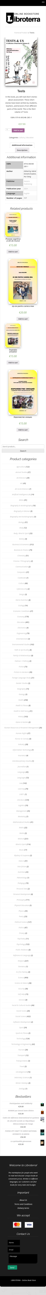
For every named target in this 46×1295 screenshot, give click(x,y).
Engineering (21, 633)
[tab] (22, 145)
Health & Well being (21, 711)
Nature (21, 861)
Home (16, 32)
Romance (21, 966)
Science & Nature (21, 983)
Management (21, 811)
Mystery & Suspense (21, 855)
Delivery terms (23, 1208)
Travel (22, 1066)
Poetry (21, 916)
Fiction (21, 666)
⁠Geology (22, 694)
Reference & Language (21, 955)
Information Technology (22, 750)
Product (24, 32)
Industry (21, 744)
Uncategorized (21, 1072)
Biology (21, 522)
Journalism (22, 766)
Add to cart (18, 130)
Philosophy (21, 900)
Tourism (21, 1049)
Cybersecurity (22, 589)
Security (21, 988)
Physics (21, 911)
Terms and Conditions (23, 1204)
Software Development (22, 1022)
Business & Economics (20, 544)
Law (20, 783)
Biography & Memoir (22, 511)
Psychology (21, 944)
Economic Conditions (21, 611)
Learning (21, 789)
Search (23, 451)
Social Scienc (21, 1011)
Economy (20, 616)
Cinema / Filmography (21, 561)
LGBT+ (21, 794)
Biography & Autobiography (21, 505)
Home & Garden (22, 722)
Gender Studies (22, 683)
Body (21, 527)
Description (22, 150)
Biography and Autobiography (22, 516)
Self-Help (21, 994)
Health (20, 700)
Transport (21, 1055)
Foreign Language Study (21, 677)
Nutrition (21, 872)
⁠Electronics (22, 627)
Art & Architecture (22, 489)
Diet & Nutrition (22, 600)
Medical (21, 838)
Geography (21, 689)
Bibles (21, 500)
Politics (21, 927)
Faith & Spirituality (22, 650)
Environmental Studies (21, 644)
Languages (21, 777)
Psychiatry (21, 938)
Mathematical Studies (21, 822)
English (26, 193)
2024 (26, 188)
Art (21, 483)
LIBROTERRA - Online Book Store (23, 1280)
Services (22, 1000)
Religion (21, 961)
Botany (22, 539)
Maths (21, 827)
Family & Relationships (22, 655)
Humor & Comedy (22, 738)
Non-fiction (21, 866)
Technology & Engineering (21, 1044)
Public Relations (22, 949)
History (21, 716)
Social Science (20, 1016)
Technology (21, 1038)
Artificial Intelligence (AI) (21, 494)
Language (21, 772)
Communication (22, 566)
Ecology (21, 605)
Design (21, 594)
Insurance (22, 755)
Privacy (22, 933)
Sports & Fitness (22, 1033)
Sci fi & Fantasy (22, 972)
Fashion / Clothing (22, 661)
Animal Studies (21, 472)
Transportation (22, 1061)
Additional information (22, 145)
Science (21, 977)
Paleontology (22, 877)
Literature (21, 800)
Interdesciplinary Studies (21, 761)
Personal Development (21, 894)
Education (29, 137)
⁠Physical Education (22, 905)
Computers (21, 572)
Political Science (21, 922)
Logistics (21, 805)
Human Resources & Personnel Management (21, 727)
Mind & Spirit (21, 844)
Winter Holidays (22, 1083)
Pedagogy (21, 883)
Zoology (22, 1088)
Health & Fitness (22, 705)
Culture (22, 137)
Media (21, 833)
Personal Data (22, 888)
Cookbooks (22, 578)
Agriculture (21, 466)
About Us (23, 1200)
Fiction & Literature (21, 672)
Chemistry (21, 555)
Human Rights (21, 733)
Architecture (21, 478)
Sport (21, 1027)
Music (21, 850)
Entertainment (21, 639)
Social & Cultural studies (21, 1005)
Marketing (22, 816)
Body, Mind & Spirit (21, 533)
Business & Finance (21, 550)
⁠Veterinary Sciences (21, 1077)
